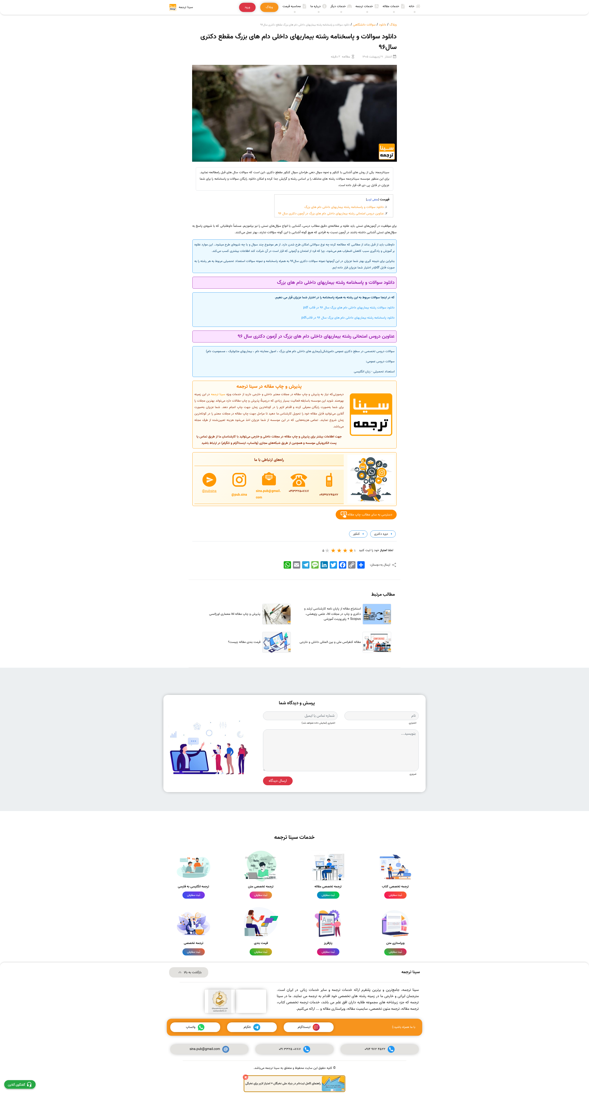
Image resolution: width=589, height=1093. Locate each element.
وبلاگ (393, 24)
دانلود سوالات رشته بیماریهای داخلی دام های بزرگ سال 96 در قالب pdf (349, 307)
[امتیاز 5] (327, 550)
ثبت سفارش (395, 895)
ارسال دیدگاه (278, 781)
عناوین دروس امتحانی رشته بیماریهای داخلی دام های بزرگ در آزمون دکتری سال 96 (331, 213)
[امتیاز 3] (339, 550)
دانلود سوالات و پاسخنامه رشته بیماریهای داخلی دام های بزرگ (344, 207)
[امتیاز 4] (333, 550)
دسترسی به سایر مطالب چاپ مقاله (369, 514)
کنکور (356, 534)
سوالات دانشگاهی (364, 24)
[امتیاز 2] (345, 550)
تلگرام (247, 1027)
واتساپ (190, 1027)
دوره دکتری (380, 534)
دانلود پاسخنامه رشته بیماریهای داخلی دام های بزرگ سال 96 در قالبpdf (348, 317)
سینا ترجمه (218, 394)
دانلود (382, 24)
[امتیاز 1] (351, 550)
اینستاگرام (304, 1027)
